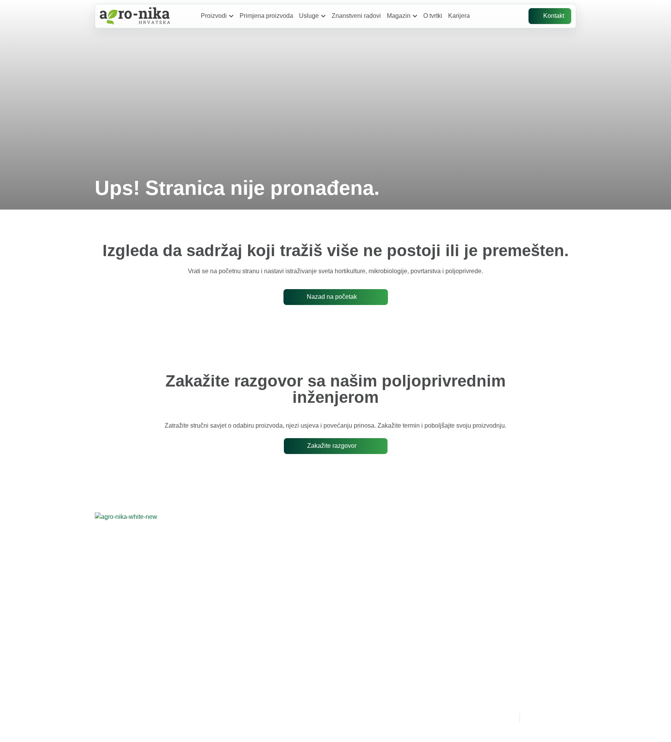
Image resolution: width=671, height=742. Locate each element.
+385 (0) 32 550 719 (320, 564)
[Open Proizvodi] (231, 16)
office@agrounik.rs (308, 582)
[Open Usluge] (323, 16)
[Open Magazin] (414, 16)
